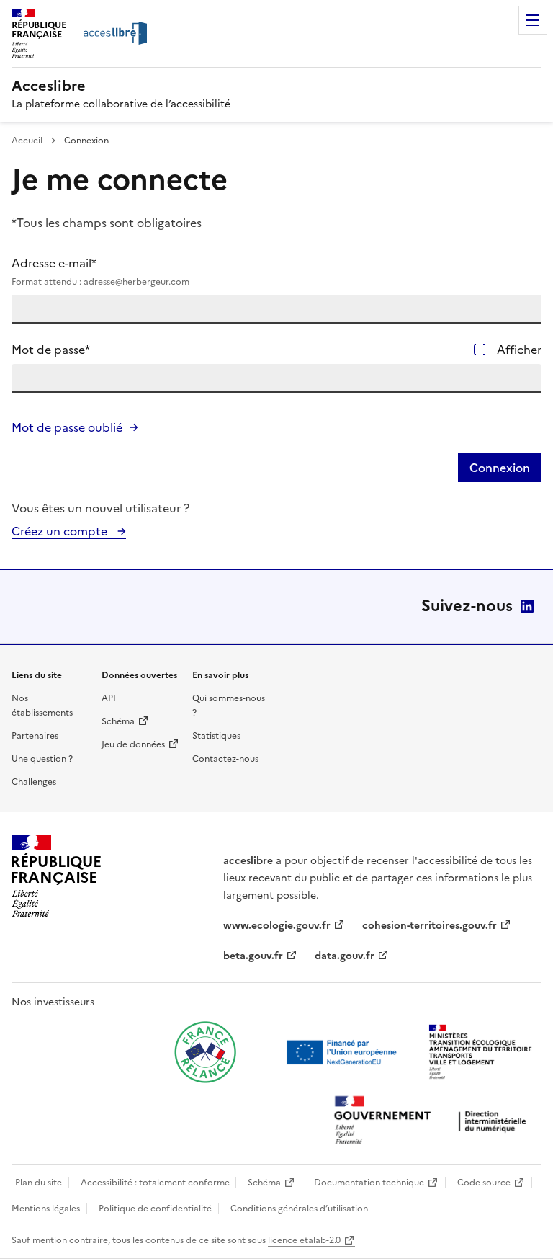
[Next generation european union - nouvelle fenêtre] (343, 1052)
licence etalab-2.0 (304, 1240)
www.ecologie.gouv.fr (277, 925)
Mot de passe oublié (67, 427)
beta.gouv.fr (253, 956)
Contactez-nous (225, 758)
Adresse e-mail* (100, 271)
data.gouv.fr (344, 956)
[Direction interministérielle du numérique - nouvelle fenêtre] (433, 1121)
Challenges (34, 781)
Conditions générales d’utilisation (299, 1208)
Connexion (499, 467)
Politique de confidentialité (155, 1208)
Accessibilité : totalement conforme (155, 1182)
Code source (484, 1182)
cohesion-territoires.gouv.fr (429, 925)
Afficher (519, 349)
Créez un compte (61, 531)
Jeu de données (133, 744)
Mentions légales (46, 1208)
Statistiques (216, 735)
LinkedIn (527, 606)
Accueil (27, 140)
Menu (532, 20)
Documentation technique (369, 1182)
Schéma (118, 721)
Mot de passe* (51, 349)
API (109, 698)
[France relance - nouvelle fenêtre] (205, 1052)
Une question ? (42, 758)
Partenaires (35, 735)
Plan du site (38, 1182)
